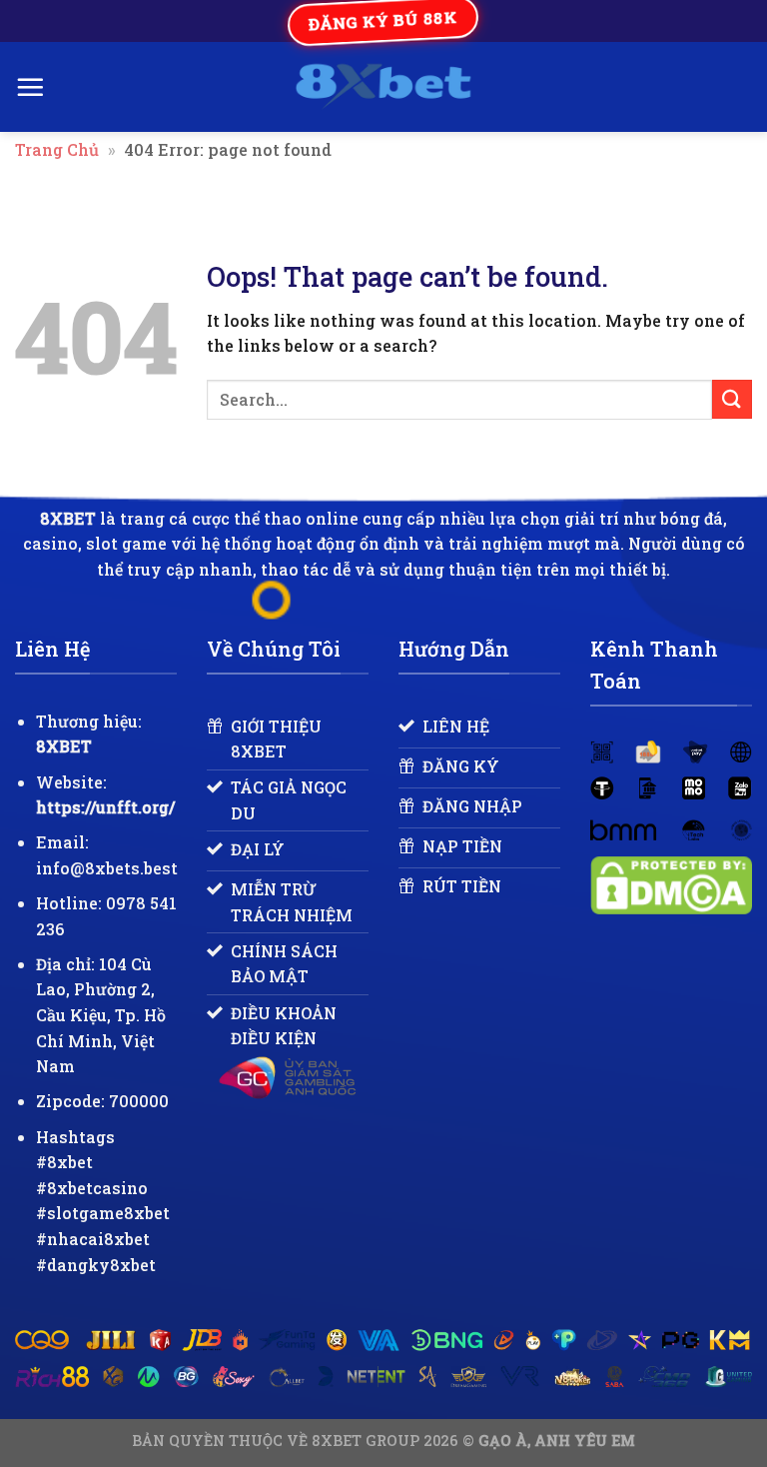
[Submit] (732, 399)
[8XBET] (384, 87)
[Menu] (30, 87)
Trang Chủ (57, 149)
